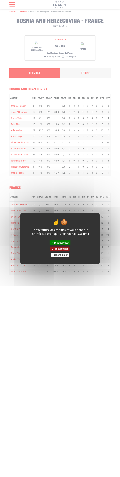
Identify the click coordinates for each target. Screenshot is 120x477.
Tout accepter (61, 242)
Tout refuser (61, 248)
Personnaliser (60, 254)
